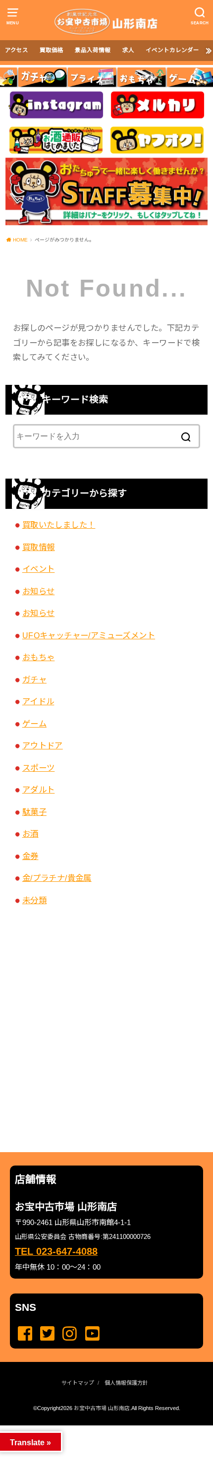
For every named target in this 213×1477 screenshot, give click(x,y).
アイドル (38, 701)
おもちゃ (38, 657)
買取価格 (51, 50)
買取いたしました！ (59, 524)
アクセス (16, 50)
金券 (30, 856)
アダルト (38, 789)
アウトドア (42, 745)
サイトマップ (77, 1383)
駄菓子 (34, 811)
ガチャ (34, 679)
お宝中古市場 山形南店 (102, 1408)
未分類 (34, 900)
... (99, 1428)
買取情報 (38, 547)
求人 (128, 50)
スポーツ (38, 767)
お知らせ (38, 591)
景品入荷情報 (92, 50)
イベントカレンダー (172, 50)
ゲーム (34, 723)
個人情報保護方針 (126, 1383)
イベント (38, 568)
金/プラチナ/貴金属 (57, 877)
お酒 (30, 833)
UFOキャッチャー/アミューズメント (88, 635)
